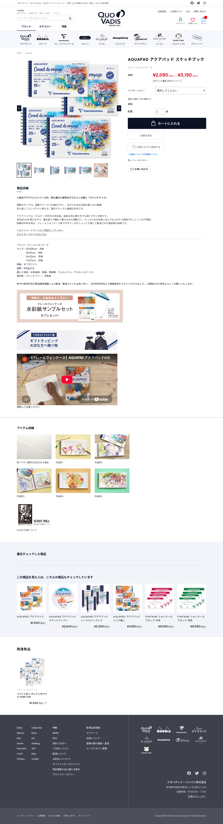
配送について (59, 753)
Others (21, 759)
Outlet (35, 759)
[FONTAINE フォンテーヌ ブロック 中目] (159, 598)
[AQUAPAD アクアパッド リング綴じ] (127, 598)
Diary (20, 727)
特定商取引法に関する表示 (66, 769)
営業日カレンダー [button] (197, 796)
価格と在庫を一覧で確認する (139, 99)
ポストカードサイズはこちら (32, 234)
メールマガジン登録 (96, 748)
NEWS (56, 733)
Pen (19, 738)
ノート (56, 13)
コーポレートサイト (25, 815)
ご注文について (61, 748)
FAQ (188, 11)
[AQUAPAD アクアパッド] (31, 598)
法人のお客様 (54, 815)
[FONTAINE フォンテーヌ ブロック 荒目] (191, 598)
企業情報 (41, 815)
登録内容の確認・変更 (97, 743)
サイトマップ (84, 815)
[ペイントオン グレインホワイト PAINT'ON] (32, 671)
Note (34, 733)
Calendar (37, 727)
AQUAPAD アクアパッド (30, 616)
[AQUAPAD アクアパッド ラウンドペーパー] (63, 598)
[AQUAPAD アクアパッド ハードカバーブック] (95, 598)
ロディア (33, 13)
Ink (33, 738)
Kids (34, 753)
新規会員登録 (93, 727)
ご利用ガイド (176, 11)
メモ (41, 13)
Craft (20, 753)
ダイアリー (22, 13)
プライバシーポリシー (64, 774)
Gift (34, 748)
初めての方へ (59, 743)
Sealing (36, 743)
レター (48, 13)
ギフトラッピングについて (66, 764)
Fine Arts (28, 53)
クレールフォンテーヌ (140, 67)
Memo (20, 733)
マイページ (92, 733)
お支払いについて (62, 759)
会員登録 (162, 11)
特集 (55, 727)
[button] (119, 108)
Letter (20, 743)
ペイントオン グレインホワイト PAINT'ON (32, 695)
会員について (93, 738)
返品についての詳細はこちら (144, 154)
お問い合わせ (199, 11)
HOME (19, 53)
